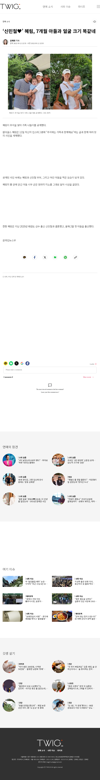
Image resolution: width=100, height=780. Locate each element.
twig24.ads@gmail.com (54, 762)
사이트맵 (76, 757)
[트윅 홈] (10, 6)
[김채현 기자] (5, 42)
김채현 (12, 40)
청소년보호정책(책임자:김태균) (65, 757)
